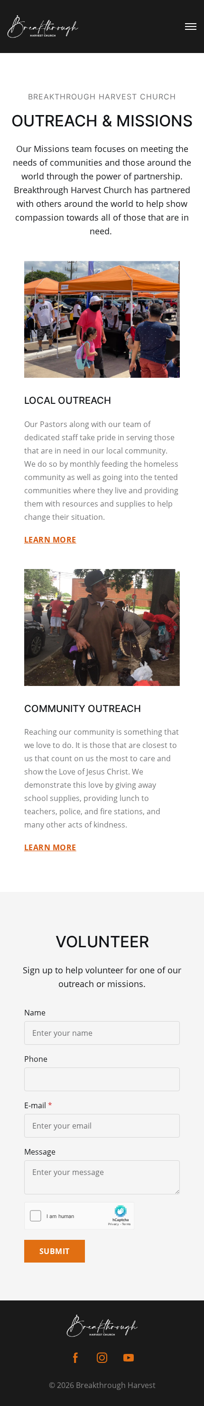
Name (35, 1012)
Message (40, 1152)
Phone (35, 1059)
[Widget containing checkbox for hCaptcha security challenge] (79, 1216)
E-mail (35, 1105)
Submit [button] (54, 1251)
